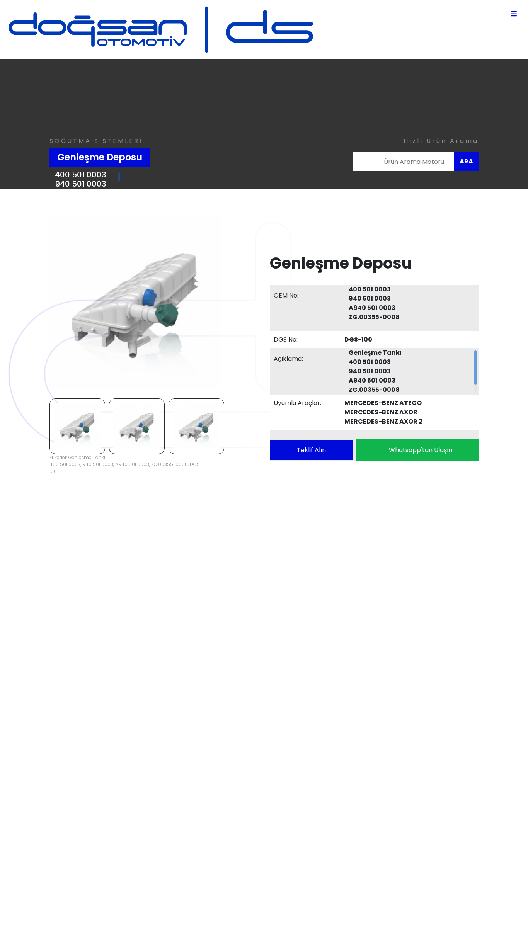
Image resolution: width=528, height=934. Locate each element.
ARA (466, 161)
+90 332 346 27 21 (170, 790)
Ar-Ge (269, 785)
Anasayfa (275, 767)
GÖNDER (490, 673)
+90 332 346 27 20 (171, 780)
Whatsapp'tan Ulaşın (420, 450)
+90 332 (230, 870)
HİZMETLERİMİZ (280, 804)
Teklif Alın (311, 450)
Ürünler (270, 795)
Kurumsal (274, 776)
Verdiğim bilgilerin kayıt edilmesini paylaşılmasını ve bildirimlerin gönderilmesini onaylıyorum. (293, 686)
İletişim (270, 813)
